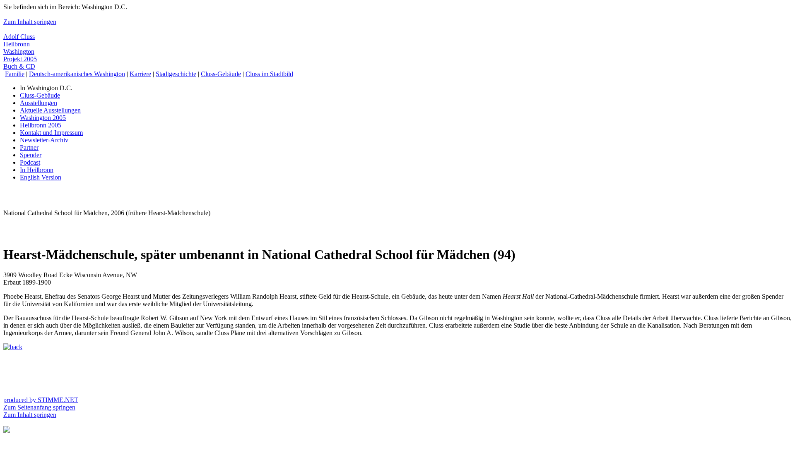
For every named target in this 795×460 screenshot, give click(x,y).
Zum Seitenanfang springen (39, 407)
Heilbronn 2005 (40, 125)
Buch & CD (19, 66)
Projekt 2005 (20, 58)
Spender (30, 154)
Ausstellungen (38, 102)
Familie (14, 73)
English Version (40, 177)
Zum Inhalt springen (29, 21)
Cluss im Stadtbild (269, 73)
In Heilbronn (36, 169)
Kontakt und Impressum (51, 132)
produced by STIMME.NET (40, 399)
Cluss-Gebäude (221, 73)
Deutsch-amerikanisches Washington (77, 73)
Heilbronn (16, 44)
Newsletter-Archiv (44, 140)
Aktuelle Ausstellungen (50, 110)
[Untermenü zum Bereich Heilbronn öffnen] (6, 430)
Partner (29, 147)
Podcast (30, 162)
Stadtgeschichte (176, 73)
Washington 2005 (43, 117)
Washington (18, 51)
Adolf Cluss (19, 36)
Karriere (140, 73)
